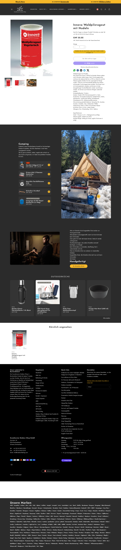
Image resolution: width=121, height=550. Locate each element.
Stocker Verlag (63, 538)
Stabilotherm (37, 538)
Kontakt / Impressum (41, 396)
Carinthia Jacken (65, 390)
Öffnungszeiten (66, 438)
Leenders (25, 524)
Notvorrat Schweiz (66, 413)
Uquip (19, 543)
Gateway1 (62, 516)
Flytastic (29, 516)
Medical (90, 524)
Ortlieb (44, 530)
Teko (36, 541)
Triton (86, 541)
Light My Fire (33, 524)
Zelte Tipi (42, 9)
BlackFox (12, 508)
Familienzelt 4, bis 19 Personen (69, 388)
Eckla (38, 513)
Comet (54, 511)
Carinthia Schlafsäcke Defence (69, 393)
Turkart (99, 541)
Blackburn (19, 508)
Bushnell (84, 508)
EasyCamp (26, 513)
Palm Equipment (101, 530)
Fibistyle (79, 513)
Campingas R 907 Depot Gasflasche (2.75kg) (34, 201)
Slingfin (106, 535)
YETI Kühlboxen (65, 406)
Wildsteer (87, 543)
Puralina (81, 532)
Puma (76, 532)
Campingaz (99, 508)
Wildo (81, 543)
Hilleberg (80, 519)
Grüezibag (29, 519)
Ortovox (49, 530)
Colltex (49, 511)
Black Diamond (106, 505)
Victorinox (30, 543)
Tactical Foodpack (19, 541)
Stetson (55, 538)
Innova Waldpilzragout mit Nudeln (18, 355)
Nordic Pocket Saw (56, 527)
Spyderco (29, 538)
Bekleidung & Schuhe (57, 9)
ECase (12, 513)
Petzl (48, 532)
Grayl (99, 516)
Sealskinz (71, 535)
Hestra (74, 519)
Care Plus (106, 508)
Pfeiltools (54, 532)
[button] (11, 9)
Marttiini (68, 524)
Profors (71, 532)
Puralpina (87, 532)
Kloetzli (102, 521)
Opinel (12, 530)
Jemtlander (51, 521)
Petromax (63, 416)
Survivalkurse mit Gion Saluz (69, 377)
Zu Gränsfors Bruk (78, 266)
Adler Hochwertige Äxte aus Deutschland (72, 424)
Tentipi (41, 541)
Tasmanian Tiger (29, 541)
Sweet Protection (88, 538)
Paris (21, 532)
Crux (85, 511)
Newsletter (91, 370)
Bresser (40, 508)
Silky (89, 535)
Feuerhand (73, 513)
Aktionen (38, 393)
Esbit (48, 513)
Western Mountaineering (71, 543)
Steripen (49, 538)
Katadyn (75, 521)
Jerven (57, 521)
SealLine (64, 535)
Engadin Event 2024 (67, 433)
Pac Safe (82, 530)
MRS (55, 524)
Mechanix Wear (82, 524)
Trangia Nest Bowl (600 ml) (98, 309)
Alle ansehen (106, 318)
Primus (66, 532)
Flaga (18, 516)
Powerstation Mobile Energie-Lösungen (72, 395)
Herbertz (68, 519)
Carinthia (12, 511)
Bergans (91, 505)
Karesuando (68, 521)
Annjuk (49, 505)
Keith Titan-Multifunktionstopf (69, 309)
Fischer (94, 513)
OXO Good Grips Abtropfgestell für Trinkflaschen (43, 310)
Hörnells (34, 521)
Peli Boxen (27, 532)
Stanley (44, 538)
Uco (108, 541)
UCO (104, 541)
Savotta (44, 535)
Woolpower (21, 546)
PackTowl (88, 530)
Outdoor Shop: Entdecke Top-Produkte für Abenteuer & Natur (47, 415)
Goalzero (87, 516)
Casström (19, 511)
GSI (52, 516)
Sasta (39, 535)
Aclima (23, 505)
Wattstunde (54, 543)
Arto (59, 505)
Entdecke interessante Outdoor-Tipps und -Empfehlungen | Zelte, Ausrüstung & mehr (47, 420)
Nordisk (65, 527)
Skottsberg (99, 535)
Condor (60, 511)
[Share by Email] (81, 71)
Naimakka (19, 527)
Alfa (30, 505)
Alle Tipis (38, 406)
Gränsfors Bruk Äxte (66, 400)
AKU (11, 505)
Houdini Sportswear (100, 519)
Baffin (79, 505)
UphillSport (13, 543)
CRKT (93, 508)
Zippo (41, 546)
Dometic (95, 511)
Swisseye (105, 538)
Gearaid (74, 516)
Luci (39, 524)
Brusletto (55, 508)
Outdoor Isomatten (66, 385)
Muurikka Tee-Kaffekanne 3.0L (35, 182)
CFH (89, 508)
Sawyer (50, 535)
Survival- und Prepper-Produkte (69, 408)
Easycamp (33, 513)
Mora (102, 524)
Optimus (23, 530)
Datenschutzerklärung (41, 404)
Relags (97, 532)
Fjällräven (13, 516)
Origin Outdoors (36, 530)
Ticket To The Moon (61, 541)
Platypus (60, 532)
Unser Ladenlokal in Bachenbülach (17, 371)
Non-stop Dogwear (45, 527)
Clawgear (25, 511)
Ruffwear (24, 535)
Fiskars (99, 513)
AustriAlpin (65, 505)
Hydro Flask (27, 521)
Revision (102, 532)
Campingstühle (65, 411)
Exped (59, 513)
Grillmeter (105, 516)
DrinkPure (102, 511)
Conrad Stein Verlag (69, 511)
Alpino (38, 505)
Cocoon (31, 511)
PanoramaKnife (14, 532)
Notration (96, 527)
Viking (36, 543)
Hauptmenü (40, 370)
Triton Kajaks (92, 541)
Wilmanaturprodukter (97, 543)
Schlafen (38, 388)
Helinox (43, 519)
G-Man (48, 516)
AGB (37, 401)
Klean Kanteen (95, 521)
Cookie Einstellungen (16, 475)
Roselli (12, 535)
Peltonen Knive (35, 532)
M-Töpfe (50, 524)
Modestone (97, 524)
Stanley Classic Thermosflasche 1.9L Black (21, 309)
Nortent (63, 398)
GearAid (68, 516)
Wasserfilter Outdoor (67, 403)
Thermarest (47, 541)
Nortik (82, 527)
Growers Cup (21, 519)
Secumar (77, 535)
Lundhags (44, 524)
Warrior (48, 543)
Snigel (12, 538)
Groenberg (13, 519)
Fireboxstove (87, 513)
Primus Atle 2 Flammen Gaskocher (34, 173)
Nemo (31, 527)
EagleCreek (18, 513)
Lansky (12, 524)
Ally (34, 505)
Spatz (24, 538)
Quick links (65, 370)
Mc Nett (74, 524)
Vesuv (24, 543)
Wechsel (61, 543)
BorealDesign (27, 508)
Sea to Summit (57, 535)
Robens (108, 532)
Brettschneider (48, 508)
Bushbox (66, 508)
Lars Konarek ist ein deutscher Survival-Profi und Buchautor (72, 430)
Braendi (34, 508)
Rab (92, 532)
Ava (71, 505)
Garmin (56, 516)
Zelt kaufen (39, 409)
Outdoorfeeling (68, 530)
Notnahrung (88, 527)
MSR (59, 524)
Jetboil (62, 521)
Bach (74, 505)
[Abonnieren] (109, 387)
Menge (75, 44)
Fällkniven (42, 516)
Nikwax (36, 527)
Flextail (23, 516)
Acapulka (16, 505)
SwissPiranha (98, 538)
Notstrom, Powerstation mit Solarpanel (71, 382)
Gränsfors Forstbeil (33, 191)
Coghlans (37, 511)
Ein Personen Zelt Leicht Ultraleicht (70, 380)
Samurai (34, 535)
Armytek (54, 505)
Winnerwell (13, 546)
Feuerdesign (65, 513)
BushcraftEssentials (75, 508)
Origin (29, 530)
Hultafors (13, 521)
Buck (60, 508)
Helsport (53, 519)
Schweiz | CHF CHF (52, 471)
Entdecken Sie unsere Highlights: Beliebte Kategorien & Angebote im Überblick (72, 374)
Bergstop (98, 505)
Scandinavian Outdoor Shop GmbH (22, 438)
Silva (93, 535)
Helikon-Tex (36, 519)
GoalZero (81, 516)
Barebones (85, 505)
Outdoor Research (58, 530)
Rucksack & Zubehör (41, 391)
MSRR (63, 524)
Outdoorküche (39, 385)
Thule (53, 541)
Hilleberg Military (89, 519)
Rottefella (18, 535)
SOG (29, 535)
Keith (80, 521)
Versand (81, 40)
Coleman (43, 511)
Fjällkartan (105, 513)
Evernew (53, 513)
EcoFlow (43, 513)
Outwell (76, 530)
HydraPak (19, 521)
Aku (27, 505)
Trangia (74, 541)
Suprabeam (79, 538)
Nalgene (26, 527)
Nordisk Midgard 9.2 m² (34, 165)
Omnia (107, 527)
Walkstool (42, 543)
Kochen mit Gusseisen (67, 426)
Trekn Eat (80, 541)
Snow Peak (18, 538)
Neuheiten (33, 9)
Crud (81, 511)
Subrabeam (71, 538)
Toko (69, 541)
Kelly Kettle (86, 521)
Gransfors (94, 516)
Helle (48, 519)
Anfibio (43, 505)
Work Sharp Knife (30, 546)
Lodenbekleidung (66, 419)
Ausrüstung (72, 9)
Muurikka (13, 527)
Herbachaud (60, 519)
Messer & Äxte (84, 9)
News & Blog (39, 411)
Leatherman (18, 524)
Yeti (38, 546)
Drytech (108, 511)
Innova (40, 521)
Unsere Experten (40, 398)
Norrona (71, 527)
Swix (11, 541)
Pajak (94, 530)
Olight (102, 527)
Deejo (90, 511)
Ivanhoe (45, 521)
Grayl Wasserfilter (66, 421)
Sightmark (84, 535)
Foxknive (35, 516)
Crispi (77, 511)
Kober (108, 521)
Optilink (17, 530)
